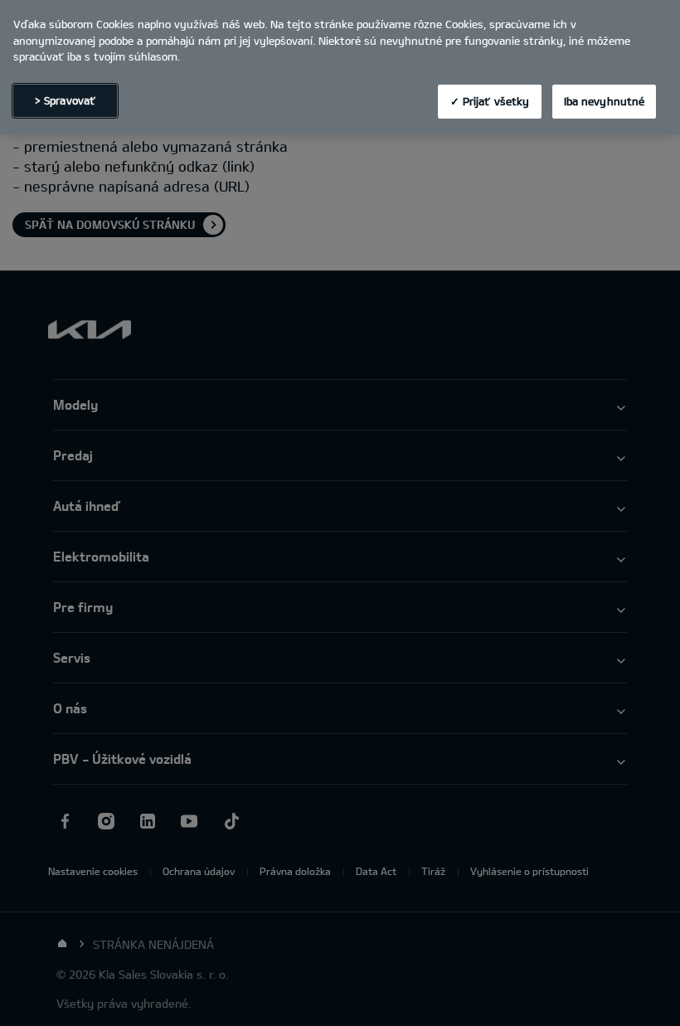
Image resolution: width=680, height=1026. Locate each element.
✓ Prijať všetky (490, 101)
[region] (340, 67)
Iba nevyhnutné (604, 101)
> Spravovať (65, 100)
